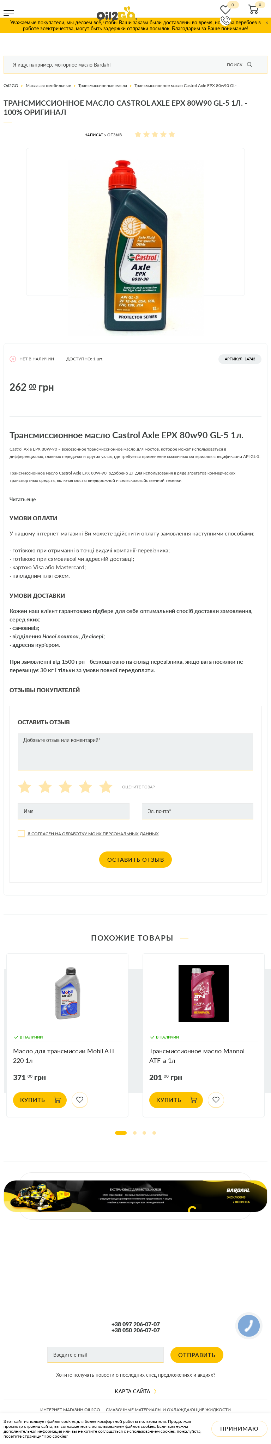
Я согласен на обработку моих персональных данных (93, 833)
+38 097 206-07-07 (136, 1324)
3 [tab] (144, 1133)
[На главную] (117, 13)
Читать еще (23, 499)
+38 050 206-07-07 (136, 1330)
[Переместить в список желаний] (80, 1100)
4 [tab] (154, 1133)
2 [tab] (135, 1133)
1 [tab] (121, 1133)
